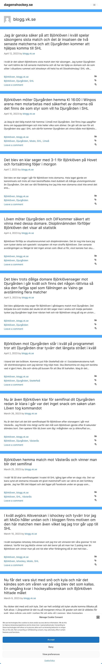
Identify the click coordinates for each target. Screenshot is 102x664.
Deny (51, 647)
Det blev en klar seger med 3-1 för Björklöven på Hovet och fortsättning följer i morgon (50, 162)
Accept (51, 639)
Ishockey (21, 561)
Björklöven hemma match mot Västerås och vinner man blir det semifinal (50, 462)
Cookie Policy (49, 660)
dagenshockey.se (18, 5)
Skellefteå (34, 380)
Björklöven (9, 76)
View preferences (51, 654)
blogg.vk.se (22, 76)
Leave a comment (13, 85)
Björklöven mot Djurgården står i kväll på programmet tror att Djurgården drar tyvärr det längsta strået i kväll (50, 346)
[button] (98, 617)
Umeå (46, 141)
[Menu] (94, 5)
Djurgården (22, 81)
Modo (32, 141)
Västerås (34, 440)
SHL (31, 81)
